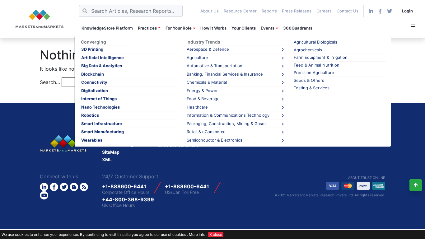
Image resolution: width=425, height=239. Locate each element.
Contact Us (347, 10)
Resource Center (240, 10)
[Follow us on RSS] (84, 187)
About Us (209, 10)
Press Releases (296, 10)
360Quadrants (297, 28)
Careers (324, 10)
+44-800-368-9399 (128, 199)
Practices (147, 28)
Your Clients (243, 28)
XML (107, 159)
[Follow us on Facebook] (380, 11)
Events (267, 28)
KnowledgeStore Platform (107, 28)
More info (197, 234)
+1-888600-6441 (124, 186)
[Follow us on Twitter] (64, 187)
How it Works (213, 28)
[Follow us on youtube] (44, 195)
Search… (50, 82)
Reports (269, 10)
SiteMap (110, 152)
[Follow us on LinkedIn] (44, 187)
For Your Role (179, 28)
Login (407, 10)
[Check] (371, 11)
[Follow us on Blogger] (74, 187)
